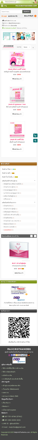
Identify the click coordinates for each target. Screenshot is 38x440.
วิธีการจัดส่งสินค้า (9, 372)
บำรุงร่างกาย (8, 206)
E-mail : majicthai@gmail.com (14, 427)
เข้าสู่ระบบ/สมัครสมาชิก (11, 385)
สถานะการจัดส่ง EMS (10, 396)
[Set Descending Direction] (33, 47)
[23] (17, 187)
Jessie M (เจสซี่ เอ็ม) (17, 139)
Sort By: (19, 47)
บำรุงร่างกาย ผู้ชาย (11, 187)
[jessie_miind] (17, 59)
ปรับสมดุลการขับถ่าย (11, 212)
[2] (22, 184)
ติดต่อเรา (6, 406)
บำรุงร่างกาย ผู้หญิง (10, 209)
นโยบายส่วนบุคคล (9, 410)
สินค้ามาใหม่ (7, 169)
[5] (11, 173)
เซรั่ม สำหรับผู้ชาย (10, 196)
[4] (13, 177)
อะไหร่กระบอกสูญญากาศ (12, 193)
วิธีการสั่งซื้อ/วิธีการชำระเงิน (13, 368)
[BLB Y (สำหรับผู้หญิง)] (19, 250)
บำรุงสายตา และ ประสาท (12, 221)
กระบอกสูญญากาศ (10, 190)
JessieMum (8, 230)
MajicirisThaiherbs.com (22, 432)
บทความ (6, 392)
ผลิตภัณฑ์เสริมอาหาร (9, 202)
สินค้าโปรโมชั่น (8, 177)
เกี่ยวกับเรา (7, 403)
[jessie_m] (17, 129)
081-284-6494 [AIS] (12, 420)
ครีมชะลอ (8, 199)
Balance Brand (10, 224)
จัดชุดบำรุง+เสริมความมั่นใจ (13, 184)
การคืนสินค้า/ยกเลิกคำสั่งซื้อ (13, 379)
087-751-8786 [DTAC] (13, 416)
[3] (11, 199)
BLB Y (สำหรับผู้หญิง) (19, 263)
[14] (15, 224)
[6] (11, 169)
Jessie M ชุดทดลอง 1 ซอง (17, 104)
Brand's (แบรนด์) (10, 227)
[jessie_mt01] (17, 94)
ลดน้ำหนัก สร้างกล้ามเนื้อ (12, 215)
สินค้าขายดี (7, 173)
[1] (16, 209)
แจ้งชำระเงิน (7, 375)
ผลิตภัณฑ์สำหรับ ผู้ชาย (9, 181)
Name (25, 47)
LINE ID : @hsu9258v (11, 423)
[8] (16, 190)
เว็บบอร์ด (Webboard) (11, 389)
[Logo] (19, 349)
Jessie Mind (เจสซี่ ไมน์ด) (17, 69)
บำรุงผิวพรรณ (9, 218)
